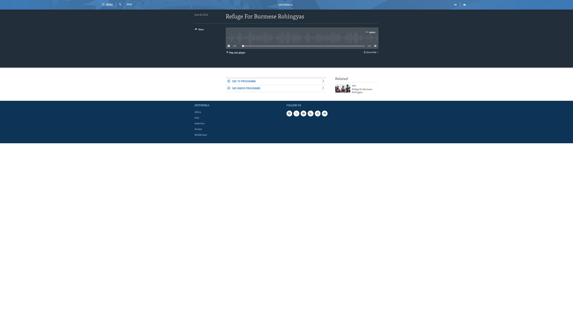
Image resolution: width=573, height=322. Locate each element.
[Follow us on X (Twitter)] (296, 113)
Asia (129, 4)
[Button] (199, 30)
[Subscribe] (325, 113)
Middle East (201, 135)
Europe (198, 129)
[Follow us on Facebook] (289, 113)
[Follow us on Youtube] (303, 113)
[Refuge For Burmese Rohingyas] (342, 88)
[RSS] (310, 113)
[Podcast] (318, 113)
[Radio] (455, 5)
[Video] (464, 5)
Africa (198, 112)
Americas (199, 124)
